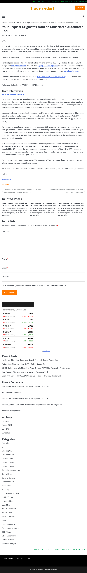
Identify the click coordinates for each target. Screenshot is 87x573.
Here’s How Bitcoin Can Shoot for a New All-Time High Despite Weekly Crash (30, 360)
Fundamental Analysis (10, 493)
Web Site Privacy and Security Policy (51, 77)
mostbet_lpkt (7, 405)
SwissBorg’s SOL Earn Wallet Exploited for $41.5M (30, 386)
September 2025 (8, 421)
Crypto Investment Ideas (11, 470)
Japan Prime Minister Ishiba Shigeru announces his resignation (38, 405)
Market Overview (8, 517)
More (4, 520)
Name (5, 259)
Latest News (6, 505)
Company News (8, 463)
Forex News (6, 486)
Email (5, 268)
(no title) (18, 393)
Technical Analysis (9, 544)
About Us (19, 558)
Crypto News (7, 474)
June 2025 (6, 433)
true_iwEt (5, 386)
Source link (6, 180)
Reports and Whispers (10, 528)
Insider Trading (7, 497)
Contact (28, 558)
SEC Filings (5, 184)
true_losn (5, 399)
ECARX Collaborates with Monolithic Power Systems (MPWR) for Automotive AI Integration (36, 368)
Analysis (5, 443)
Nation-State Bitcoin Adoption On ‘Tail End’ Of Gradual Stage (24, 364)
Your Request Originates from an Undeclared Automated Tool (15, 204)
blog (3, 447)
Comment (6, 231)
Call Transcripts (8, 455)
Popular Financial (8, 524)
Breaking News (7, 451)
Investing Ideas (7, 501)
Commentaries (7, 459)
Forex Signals (7, 490)
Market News (7, 513)
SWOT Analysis (8, 540)
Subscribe (80, 7)
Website (5, 277)
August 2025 (7, 425)
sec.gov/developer (18, 66)
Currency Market (8, 482)
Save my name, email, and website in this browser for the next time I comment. (35, 286)
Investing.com (46, 351)
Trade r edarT (42, 8)
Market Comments (9, 509)
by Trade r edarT (21, 35)
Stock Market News (9, 536)
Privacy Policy (8, 558)
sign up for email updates (48, 66)
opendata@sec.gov (71, 71)
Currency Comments (9, 478)
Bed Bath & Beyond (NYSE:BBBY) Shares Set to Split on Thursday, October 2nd (31, 376)
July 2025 (6, 429)
